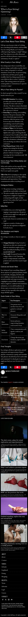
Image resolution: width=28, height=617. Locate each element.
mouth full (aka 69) (9, 252)
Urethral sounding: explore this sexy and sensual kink (13, 517)
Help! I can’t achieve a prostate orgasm (13, 467)
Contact (4, 560)
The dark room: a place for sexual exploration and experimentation (12, 441)
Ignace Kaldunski (12, 371)
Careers (4, 593)
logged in (10, 382)
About (3, 557)
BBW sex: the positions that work (12, 492)
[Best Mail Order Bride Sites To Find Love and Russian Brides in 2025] (14, 394)
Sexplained (4, 6)
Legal (3, 590)
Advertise (4, 586)
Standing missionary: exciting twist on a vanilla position (14, 545)
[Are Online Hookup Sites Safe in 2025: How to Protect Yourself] (14, 408)
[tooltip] (4, 37)
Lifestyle (4, 567)
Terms (3, 583)
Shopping (4, 577)
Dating (4, 573)
